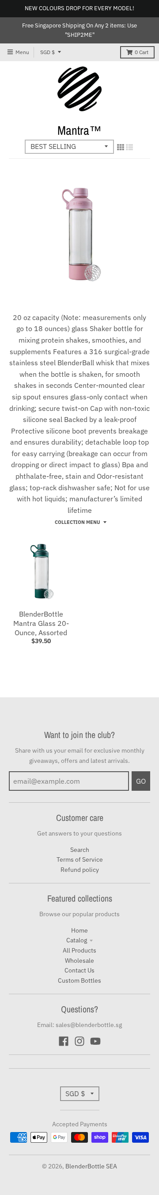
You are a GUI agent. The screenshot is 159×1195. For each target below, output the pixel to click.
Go (141, 781)
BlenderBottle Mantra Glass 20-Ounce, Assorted (41, 623)
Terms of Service (80, 859)
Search (79, 850)
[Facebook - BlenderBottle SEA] (63, 1041)
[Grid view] (120, 147)
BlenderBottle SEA (91, 1166)
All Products (79, 950)
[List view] (129, 147)
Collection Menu (77, 522)
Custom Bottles (79, 980)
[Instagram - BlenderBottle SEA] (79, 1041)
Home (79, 930)
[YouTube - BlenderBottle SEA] (95, 1041)
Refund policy (80, 870)
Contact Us (79, 970)
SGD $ (47, 52)
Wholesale (79, 961)
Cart (141, 52)
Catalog (76, 940)
